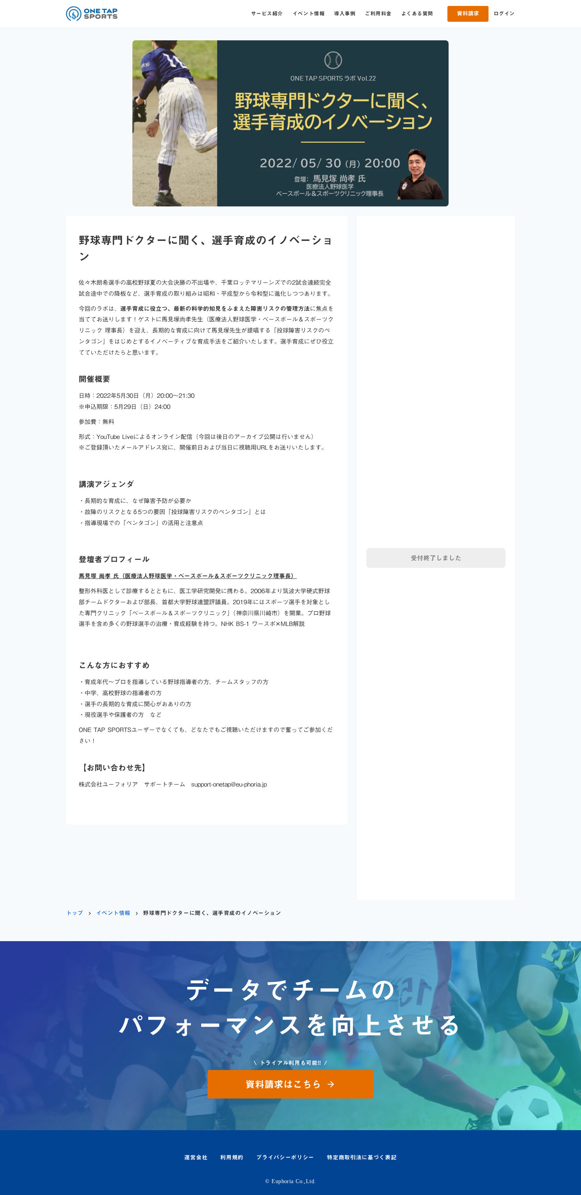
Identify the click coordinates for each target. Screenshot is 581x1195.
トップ (74, 913)
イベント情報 (308, 13)
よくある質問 (417, 13)
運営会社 (196, 1158)
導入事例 (344, 13)
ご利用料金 (378, 13)
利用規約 (231, 1158)
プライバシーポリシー (285, 1158)
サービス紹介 (267, 13)
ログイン (504, 13)
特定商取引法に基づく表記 (361, 1158)
